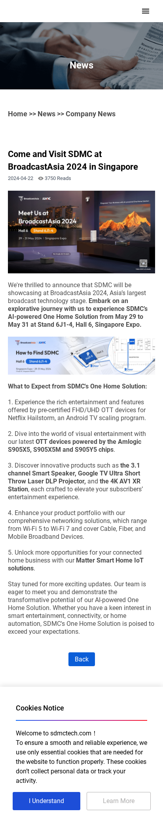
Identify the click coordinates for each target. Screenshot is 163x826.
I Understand (46, 801)
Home (17, 114)
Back (82, 659)
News (46, 114)
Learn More (119, 801)
